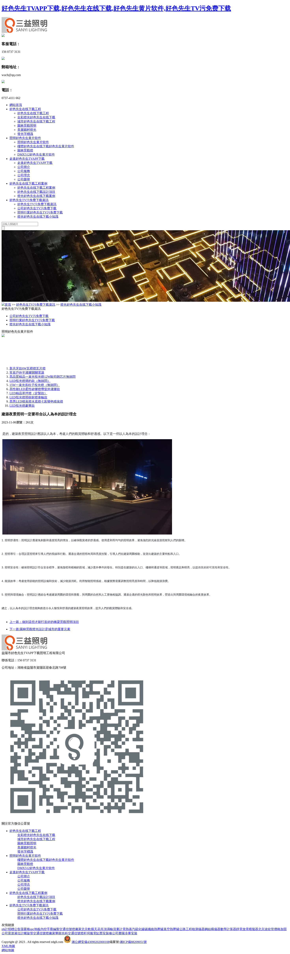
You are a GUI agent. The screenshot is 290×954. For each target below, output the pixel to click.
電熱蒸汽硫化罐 (134, 929)
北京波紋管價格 (269, 929)
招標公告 (14, 929)
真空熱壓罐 (171, 929)
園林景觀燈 (25, 150)
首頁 (8, 304)
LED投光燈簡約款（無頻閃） (30, 380)
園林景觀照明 (26, 125)
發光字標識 (25, 133)
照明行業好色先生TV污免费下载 (40, 212)
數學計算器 (228, 929)
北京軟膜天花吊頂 (94, 929)
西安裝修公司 (108, 933)
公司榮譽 (23, 179)
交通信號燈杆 (77, 933)
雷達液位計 (16, 933)
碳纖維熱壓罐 (154, 929)
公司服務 (23, 171)
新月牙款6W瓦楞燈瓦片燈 (27, 368)
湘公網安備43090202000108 (90, 942)
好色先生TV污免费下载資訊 (29, 200)
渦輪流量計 (115, 929)
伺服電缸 (93, 933)
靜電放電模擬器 (247, 929)
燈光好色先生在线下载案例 (36, 196)
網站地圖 (8, 950)
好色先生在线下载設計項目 (36, 191)
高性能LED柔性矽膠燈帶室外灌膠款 (34, 389)
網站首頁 (15, 105)
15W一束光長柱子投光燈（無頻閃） (34, 385)
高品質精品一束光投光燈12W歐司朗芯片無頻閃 (42, 376)
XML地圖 (8, 946)
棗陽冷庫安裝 (127, 933)
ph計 (5, 929)
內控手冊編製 (49, 929)
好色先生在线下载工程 (25, 109)
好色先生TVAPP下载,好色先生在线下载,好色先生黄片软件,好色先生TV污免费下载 (116, 8)
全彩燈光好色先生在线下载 (36, 117)
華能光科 (61, 933)
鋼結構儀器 (212, 929)
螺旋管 (28, 933)
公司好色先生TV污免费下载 (36, 208)
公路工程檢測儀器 (192, 929)
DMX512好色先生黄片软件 (36, 154)
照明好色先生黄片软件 (25, 138)
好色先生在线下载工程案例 (28, 183)
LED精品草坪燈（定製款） (28, 393)
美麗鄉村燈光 (26, 129)
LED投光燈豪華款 (22, 405)
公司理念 (23, 175)
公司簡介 (23, 167)
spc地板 (35, 929)
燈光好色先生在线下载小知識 (37, 216)
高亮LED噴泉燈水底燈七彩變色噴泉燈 (36, 401)
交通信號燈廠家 (70, 929)
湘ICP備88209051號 (133, 942)
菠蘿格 (25, 929)
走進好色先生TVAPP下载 (27, 158)
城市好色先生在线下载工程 (36, 121)
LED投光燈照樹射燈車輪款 (28, 397)
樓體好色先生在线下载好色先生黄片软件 (45, 146)
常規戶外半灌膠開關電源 (26, 372)
